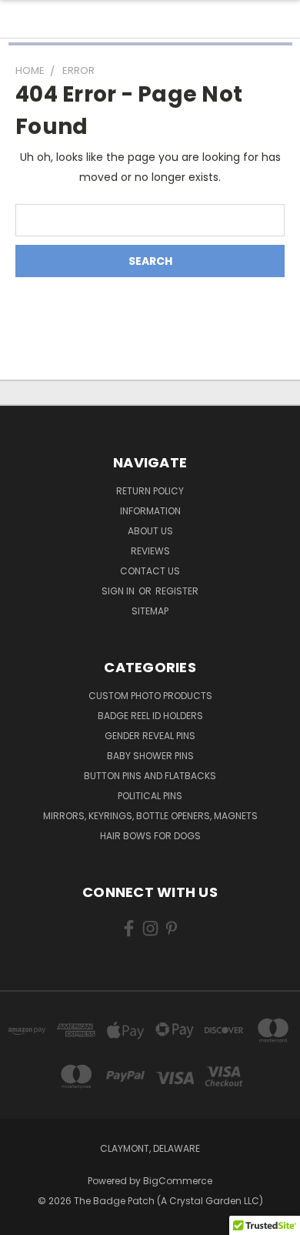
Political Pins (150, 795)
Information (150, 510)
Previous (23, 1219)
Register (176, 590)
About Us (150, 530)
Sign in (119, 590)
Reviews (150, 550)
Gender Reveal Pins (150, 735)
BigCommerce (177, 1180)
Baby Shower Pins (150, 755)
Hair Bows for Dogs (150, 835)
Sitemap (150, 611)
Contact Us (150, 570)
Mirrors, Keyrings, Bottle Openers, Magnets (150, 815)
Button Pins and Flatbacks (150, 775)
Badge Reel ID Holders (150, 715)
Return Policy (150, 490)
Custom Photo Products (150, 695)
